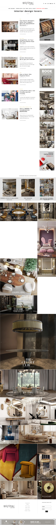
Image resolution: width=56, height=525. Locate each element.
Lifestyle (30, 8)
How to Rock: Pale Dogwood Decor (26, 75)
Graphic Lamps (27, 510)
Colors (20, 72)
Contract (34, 8)
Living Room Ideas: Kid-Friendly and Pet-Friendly (27, 92)
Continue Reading (23, 68)
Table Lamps (27, 507)
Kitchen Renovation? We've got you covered (27, 58)
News (20, 38)
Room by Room (38, 8)
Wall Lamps (27, 509)
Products (23, 38)
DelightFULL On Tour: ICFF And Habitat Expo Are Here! (27, 41)
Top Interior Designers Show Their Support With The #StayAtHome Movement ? (27, 23)
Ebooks (46, 8)
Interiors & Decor (19, 8)
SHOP (43, 8)
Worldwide (13, 8)
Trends (27, 8)
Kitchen (21, 56)
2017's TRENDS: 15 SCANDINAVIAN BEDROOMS (26, 110)
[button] (54, 190)
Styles (24, 8)
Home (9, 8)
